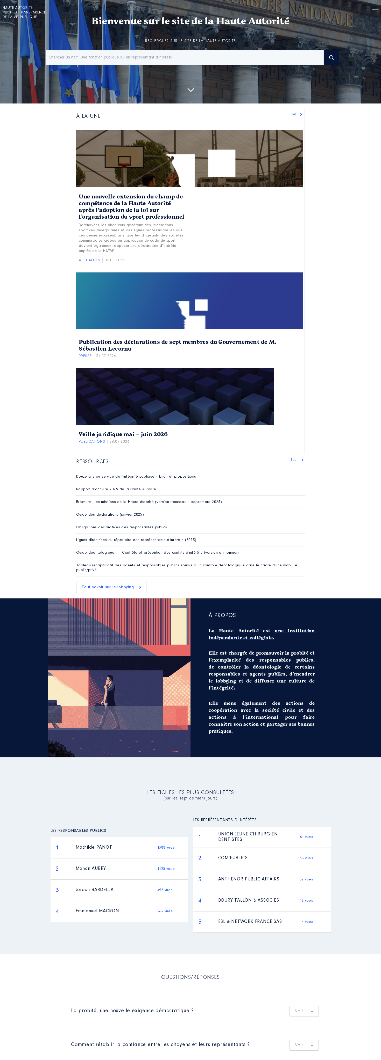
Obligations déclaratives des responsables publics (121, 527)
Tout (293, 114)
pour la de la (24, 12)
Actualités (89, 260)
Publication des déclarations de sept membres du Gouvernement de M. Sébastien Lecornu (178, 345)
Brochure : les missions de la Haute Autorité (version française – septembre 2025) (149, 502)
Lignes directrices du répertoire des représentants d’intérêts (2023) (136, 540)
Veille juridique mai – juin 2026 (123, 434)
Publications (92, 442)
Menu (375, 12)
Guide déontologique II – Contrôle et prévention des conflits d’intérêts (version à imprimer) (157, 553)
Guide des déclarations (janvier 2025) (110, 515)
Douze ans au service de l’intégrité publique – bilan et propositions (136, 477)
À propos (222, 616)
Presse (85, 356)
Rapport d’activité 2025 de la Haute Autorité (116, 489)
